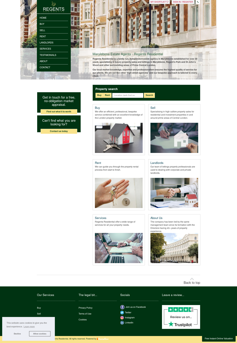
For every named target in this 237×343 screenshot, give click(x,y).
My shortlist (158, 2)
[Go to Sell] (174, 138)
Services (45, 48)
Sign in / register (183, 2)
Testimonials (48, 55)
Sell (42, 30)
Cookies (83, 319)
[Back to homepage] (54, 4)
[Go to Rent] (119, 193)
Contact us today (59, 131)
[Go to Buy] (119, 138)
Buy (42, 24)
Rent (43, 36)
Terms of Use (85, 313)
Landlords (46, 42)
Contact (45, 67)
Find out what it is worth (58, 111)
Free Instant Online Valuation (219, 338)
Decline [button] (17, 334)
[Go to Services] (119, 248)
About (43, 61)
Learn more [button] (29, 326)
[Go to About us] (174, 248)
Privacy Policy (85, 308)
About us (156, 218)
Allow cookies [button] (39, 334)
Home (43, 17)
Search (149, 95)
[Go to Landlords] (174, 193)
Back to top (192, 283)
